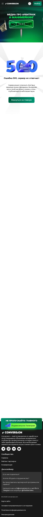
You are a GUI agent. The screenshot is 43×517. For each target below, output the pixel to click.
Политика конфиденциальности (13, 510)
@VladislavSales (27, 490)
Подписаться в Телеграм (23, 426)
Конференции (6, 465)
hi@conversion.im (23, 488)
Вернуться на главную (21, 100)
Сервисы (4, 458)
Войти (37, 4)
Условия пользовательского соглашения (16, 506)
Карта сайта (5, 501)
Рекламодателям (7, 514)
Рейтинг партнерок (8, 461)
